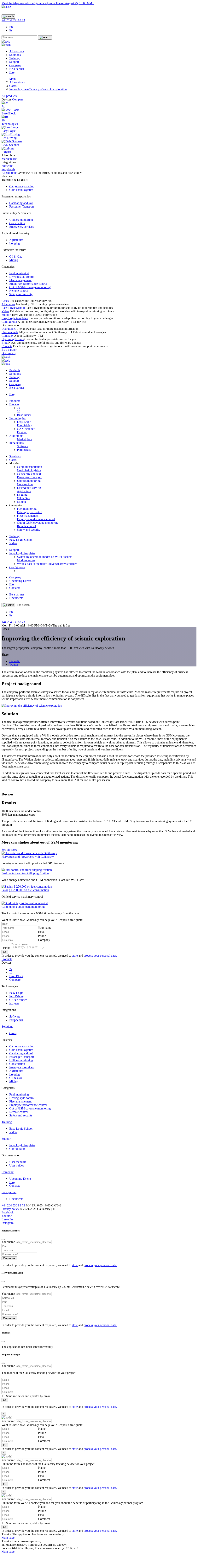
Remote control (18, 290)
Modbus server (26, 560)
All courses (8, 304)
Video (5, 311)
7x (18, 407)
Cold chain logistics (21, 189)
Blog (12, 72)
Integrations (16, 442)
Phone (42, 935)
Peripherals (24, 449)
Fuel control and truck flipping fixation (25, 873)
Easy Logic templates (15, 318)
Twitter (13, 664)
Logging (14, 243)
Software (22, 446)
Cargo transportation (21, 186)
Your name (44, 927)
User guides (9, 328)
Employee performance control (28, 283)
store (75, 955)
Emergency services (21, 226)
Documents (8, 353)
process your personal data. (100, 955)
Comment (44, 1441)
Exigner (22, 432)
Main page (8, 1537)
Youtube (7, 1216)
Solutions (15, 54)
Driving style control (21, 276)
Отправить (9, 1258)
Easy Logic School (13, 307)
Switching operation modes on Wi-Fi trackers (44, 556)
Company (15, 65)
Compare (17, 99)
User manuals (10, 332)
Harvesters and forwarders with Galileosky (28, 856)
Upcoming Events (13, 339)
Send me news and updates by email (28, 1396)
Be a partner (16, 68)
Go (4, 951)
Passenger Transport (21, 206)
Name (41, 1428)
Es (10, 30)
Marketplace (24, 439)
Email (41, 931)
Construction (17, 223)
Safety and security (20, 294)
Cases (5, 300)
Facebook (8, 1212)
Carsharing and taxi (21, 203)
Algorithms (16, 435)
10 (18, 411)
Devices (14, 404)
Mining (13, 260)
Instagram (8, 1222)
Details (6, 948)
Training (14, 58)
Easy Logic (24, 421)
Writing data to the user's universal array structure (47, 563)
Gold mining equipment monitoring (23, 906)
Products (14, 370)
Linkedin (14, 661)
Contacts (7, 346)
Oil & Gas (15, 256)
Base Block (24, 414)
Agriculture (16, 239)
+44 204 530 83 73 (13, 20)
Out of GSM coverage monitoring (30, 287)
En (11, 27)
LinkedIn (7, 1219)
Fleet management (20, 280)
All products (16, 51)
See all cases (9, 849)
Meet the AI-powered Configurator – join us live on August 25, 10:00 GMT (48, 3)
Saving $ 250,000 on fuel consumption (25, 890)
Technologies (10, 123)
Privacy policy (10, 1209)
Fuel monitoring (19, 273)
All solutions (9, 172)
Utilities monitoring (21, 219)
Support (14, 61)
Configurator (9, 321)
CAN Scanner (25, 428)
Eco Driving (24, 425)
